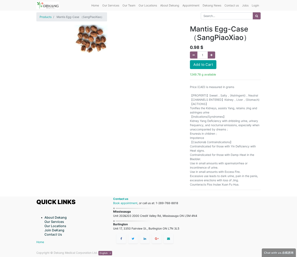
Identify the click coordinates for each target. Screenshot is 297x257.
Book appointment (125, 203)
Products (46, 17)
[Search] (257, 15)
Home (40, 242)
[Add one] (211, 55)
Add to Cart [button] (203, 64)
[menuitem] (95, 5)
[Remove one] (193, 55)
